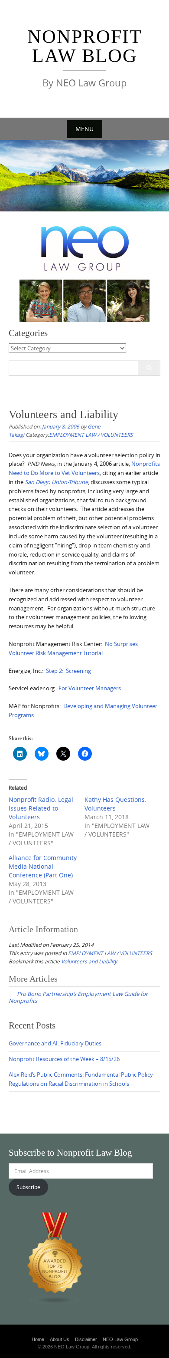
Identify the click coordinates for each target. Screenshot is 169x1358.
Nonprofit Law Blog (84, 46)
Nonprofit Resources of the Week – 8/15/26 (64, 1059)
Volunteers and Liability (89, 961)
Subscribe (28, 1186)
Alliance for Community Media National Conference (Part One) (43, 866)
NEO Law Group (120, 1339)
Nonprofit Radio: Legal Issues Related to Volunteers (41, 808)
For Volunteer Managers (89, 688)
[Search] (148, 368)
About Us (59, 1339)
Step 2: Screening (68, 671)
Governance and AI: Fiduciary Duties (55, 1043)
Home (38, 1339)
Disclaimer (86, 1339)
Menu (84, 129)
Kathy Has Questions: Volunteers (115, 803)
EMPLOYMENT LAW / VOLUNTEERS (91, 434)
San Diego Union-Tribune (56, 482)
